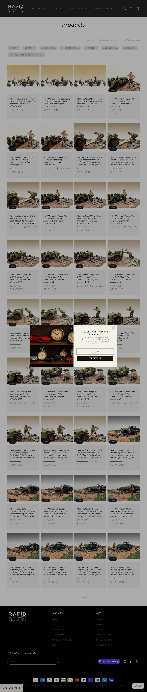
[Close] (113, 328)
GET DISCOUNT (95, 358)
